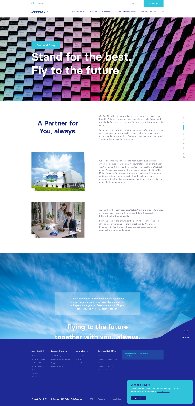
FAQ (91, 399)
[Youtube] (183, 148)
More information (163, 392)
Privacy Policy (115, 399)
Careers (134, 3)
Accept (138, 398)
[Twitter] (184, 153)
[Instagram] (183, 138)
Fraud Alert (102, 399)
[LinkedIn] (183, 143)
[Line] (184, 157)
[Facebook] (183, 134)
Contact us (153, 3)
